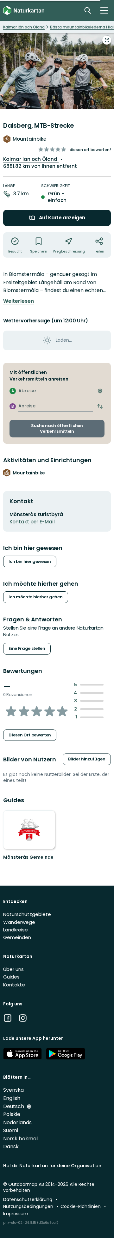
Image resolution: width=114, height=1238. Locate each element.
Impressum (15, 1214)
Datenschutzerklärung (28, 1199)
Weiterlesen (18, 301)
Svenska (13, 1090)
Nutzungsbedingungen (28, 1206)
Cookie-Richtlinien (81, 1206)
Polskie (11, 1114)
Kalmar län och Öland (31, 159)
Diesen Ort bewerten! (90, 149)
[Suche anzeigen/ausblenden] (87, 10)
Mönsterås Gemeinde (28, 857)
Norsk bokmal (20, 1138)
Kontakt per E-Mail (32, 521)
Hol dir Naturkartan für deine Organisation (52, 1165)
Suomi (10, 1130)
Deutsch (14, 1106)
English (11, 1098)
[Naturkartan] (23, 10)
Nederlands (17, 1122)
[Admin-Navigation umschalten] (104, 10)
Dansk (11, 1146)
